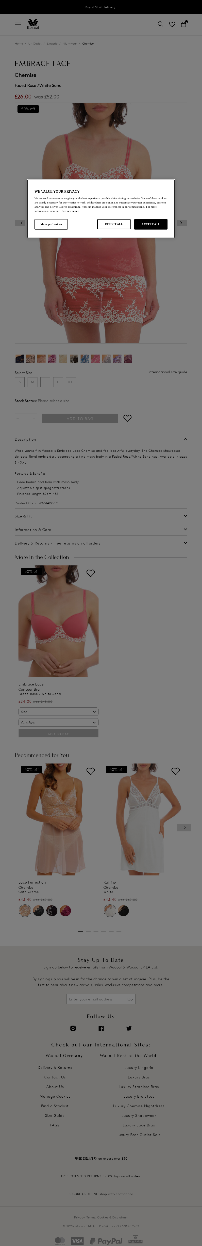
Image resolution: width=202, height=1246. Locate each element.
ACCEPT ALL (151, 224)
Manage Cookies (51, 224)
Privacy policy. (70, 210)
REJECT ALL (114, 224)
